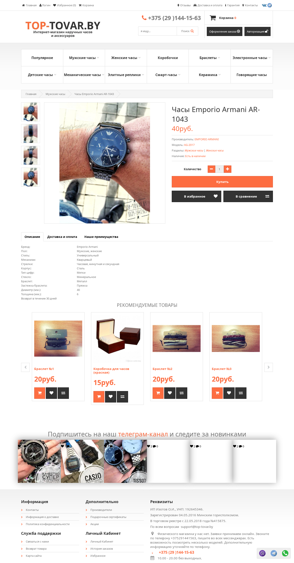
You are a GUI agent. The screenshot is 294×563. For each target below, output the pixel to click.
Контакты (32, 510)
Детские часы (40, 74)
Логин (46, 5)
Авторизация (256, 31)
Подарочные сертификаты (108, 517)
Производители (101, 510)
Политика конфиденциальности (48, 524)
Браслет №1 (44, 368)
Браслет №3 (222, 368)
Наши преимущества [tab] (101, 237)
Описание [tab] (32, 237)
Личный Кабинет (101, 541)
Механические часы (82, 74)
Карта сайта (34, 556)
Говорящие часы (252, 74)
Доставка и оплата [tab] (62, 237)
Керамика (208, 74)
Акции (94, 524)
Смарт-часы (166, 74)
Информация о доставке (42, 517)
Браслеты (208, 57)
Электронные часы (250, 57)
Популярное (42, 57)
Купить (222, 181)
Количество (192, 169)
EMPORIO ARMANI (207, 139)
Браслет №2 (162, 368)
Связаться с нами (37, 541)
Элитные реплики (124, 74)
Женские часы (124, 57)
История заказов (101, 549)
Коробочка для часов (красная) (111, 370)
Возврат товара (36, 549)
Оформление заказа (223, 31)
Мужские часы (82, 57)
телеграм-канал (143, 434)
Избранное (97, 556)
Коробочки (168, 57)
